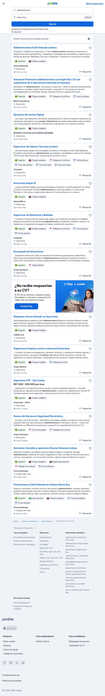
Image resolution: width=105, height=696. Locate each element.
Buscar (52, 24)
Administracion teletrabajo (24, 544)
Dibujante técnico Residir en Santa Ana (36, 316)
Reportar (86, 71)
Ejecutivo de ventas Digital (29, 114)
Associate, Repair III (25, 183)
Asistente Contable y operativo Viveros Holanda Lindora (45, 448)
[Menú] (3, 3)
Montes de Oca (46, 548)
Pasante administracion (23, 541)
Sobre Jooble (9, 641)
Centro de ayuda (10, 649)
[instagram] (10, 662)
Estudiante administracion (24, 537)
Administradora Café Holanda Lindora (35, 47)
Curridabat (44, 544)
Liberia (42, 572)
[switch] (89, 39)
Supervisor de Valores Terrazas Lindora (36, 146)
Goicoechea (45, 568)
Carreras (7, 645)
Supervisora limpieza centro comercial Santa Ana (42, 348)
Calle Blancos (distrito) (49, 565)
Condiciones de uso (11, 675)
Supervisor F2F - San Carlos (29, 380)
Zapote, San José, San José (51, 558)
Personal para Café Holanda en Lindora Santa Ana (42, 484)
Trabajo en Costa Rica (13, 653)
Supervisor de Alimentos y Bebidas (33, 215)
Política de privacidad (11, 680)
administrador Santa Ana (75, 568)
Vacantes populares (22, 603)
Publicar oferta (42, 641)
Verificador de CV (77, 645)
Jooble (18, 690)
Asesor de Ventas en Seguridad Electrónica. (38, 416)
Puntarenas (44, 541)
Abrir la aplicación (94, 3)
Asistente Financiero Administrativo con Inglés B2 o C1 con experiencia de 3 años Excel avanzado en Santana (47, 81)
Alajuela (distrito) (46, 561)
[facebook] (4, 662)
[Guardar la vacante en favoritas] (90, 48)
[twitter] (16, 662)
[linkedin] (23, 662)
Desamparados (46, 537)
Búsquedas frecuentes (23, 528)
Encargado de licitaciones (28, 251)
